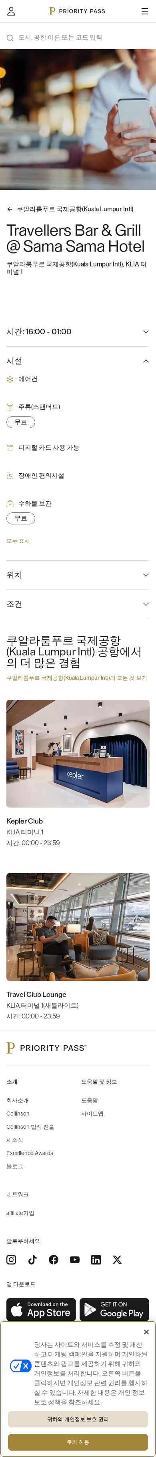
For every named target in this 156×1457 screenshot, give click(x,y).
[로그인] (11, 11)
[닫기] (146, 1332)
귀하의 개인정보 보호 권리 (78, 1419)
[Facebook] (53, 1259)
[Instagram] (11, 1259)
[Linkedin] (96, 1259)
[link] (41, 1310)
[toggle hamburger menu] (145, 11)
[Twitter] (117, 1259)
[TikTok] (32, 1259)
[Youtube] (75, 1259)
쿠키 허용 (78, 1442)
